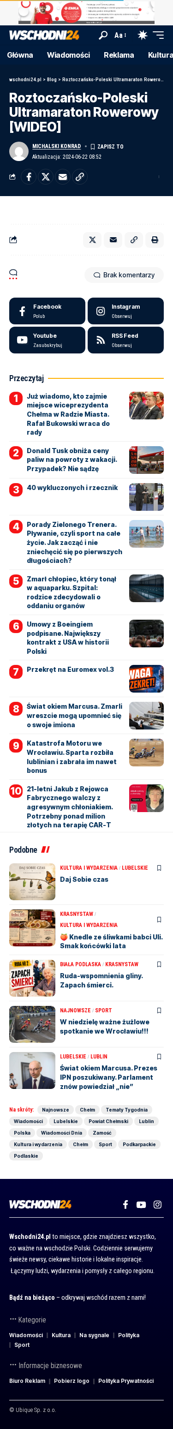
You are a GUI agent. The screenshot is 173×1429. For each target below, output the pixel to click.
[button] (103, 35)
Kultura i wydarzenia (89, 868)
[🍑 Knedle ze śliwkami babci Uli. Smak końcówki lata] (32, 927)
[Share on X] (46, 177)
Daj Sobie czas (84, 879)
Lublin (98, 1056)
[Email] (63, 177)
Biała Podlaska (80, 964)
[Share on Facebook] (28, 177)
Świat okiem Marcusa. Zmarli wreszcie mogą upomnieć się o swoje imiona (74, 715)
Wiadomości (28, 1121)
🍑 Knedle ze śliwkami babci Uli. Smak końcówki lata (111, 941)
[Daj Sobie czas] (32, 881)
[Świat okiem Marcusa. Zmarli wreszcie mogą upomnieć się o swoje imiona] (146, 715)
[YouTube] (141, 1204)
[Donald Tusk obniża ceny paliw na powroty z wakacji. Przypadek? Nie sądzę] (146, 460)
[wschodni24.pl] (44, 35)
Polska (22, 1133)
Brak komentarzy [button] (129, 275)
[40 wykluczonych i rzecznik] (146, 497)
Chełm (87, 1109)
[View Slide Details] (86, 12)
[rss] (126, 340)
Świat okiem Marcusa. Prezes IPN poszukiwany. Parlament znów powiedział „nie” (108, 1077)
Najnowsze (75, 1010)
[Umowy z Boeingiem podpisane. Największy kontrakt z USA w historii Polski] (146, 633)
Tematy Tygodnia (127, 1109)
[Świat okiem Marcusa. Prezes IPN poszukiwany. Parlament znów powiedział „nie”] (32, 1070)
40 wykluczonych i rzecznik (72, 487)
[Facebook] (47, 311)
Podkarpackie (139, 1144)
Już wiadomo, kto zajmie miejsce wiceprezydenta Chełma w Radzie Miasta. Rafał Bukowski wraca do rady (68, 414)
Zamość (102, 1133)
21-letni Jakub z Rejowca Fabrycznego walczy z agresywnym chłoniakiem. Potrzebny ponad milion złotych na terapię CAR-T (70, 807)
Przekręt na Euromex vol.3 (70, 669)
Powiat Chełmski (108, 1121)
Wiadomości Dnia (61, 1133)
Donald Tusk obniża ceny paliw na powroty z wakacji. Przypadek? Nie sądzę (72, 459)
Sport (103, 1010)
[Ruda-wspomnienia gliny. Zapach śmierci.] (32, 978)
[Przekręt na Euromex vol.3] (146, 679)
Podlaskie (26, 1156)
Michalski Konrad (56, 146)
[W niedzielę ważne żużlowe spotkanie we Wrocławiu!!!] (32, 1024)
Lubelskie (135, 868)
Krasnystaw (76, 914)
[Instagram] (126, 311)
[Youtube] (47, 340)
